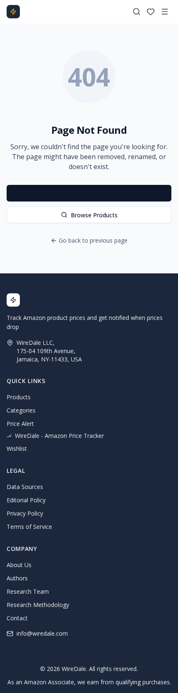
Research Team (28, 591)
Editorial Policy (26, 500)
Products (19, 397)
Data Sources (25, 487)
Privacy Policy (25, 513)
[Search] (136, 11)
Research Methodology (38, 605)
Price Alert (20, 424)
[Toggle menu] (164, 11)
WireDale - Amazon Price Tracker (59, 436)
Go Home (94, 193)
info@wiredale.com (42, 633)
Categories (21, 410)
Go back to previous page (93, 240)
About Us (19, 565)
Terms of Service (29, 527)
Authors (17, 578)
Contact (17, 618)
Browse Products (94, 215)
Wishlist (17, 448)
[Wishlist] (150, 11)
